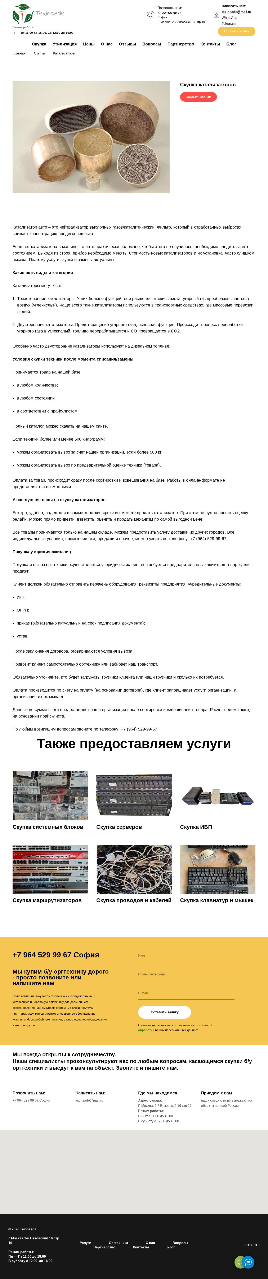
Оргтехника (118, 1243)
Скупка (39, 53)
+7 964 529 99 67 (169, 12)
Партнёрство (104, 1247)
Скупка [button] (39, 44)
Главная (19, 53)
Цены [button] (89, 44)
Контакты (210, 44)
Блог (231, 44)
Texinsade (28, 1229)
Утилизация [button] (65, 44)
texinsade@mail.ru (89, 1100)
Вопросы (151, 44)
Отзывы (127, 44)
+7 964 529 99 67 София (31, 1100)
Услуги (85, 1243)
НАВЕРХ (251, 1245)
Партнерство (181, 44)
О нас (107, 44)
